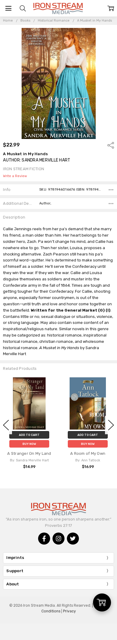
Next (111, 425)
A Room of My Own (87, 453)
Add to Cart (29, 434)
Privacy (69, 611)
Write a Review (15, 176)
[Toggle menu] (8, 8)
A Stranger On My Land (29, 453)
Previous (6, 425)
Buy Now (29, 443)
